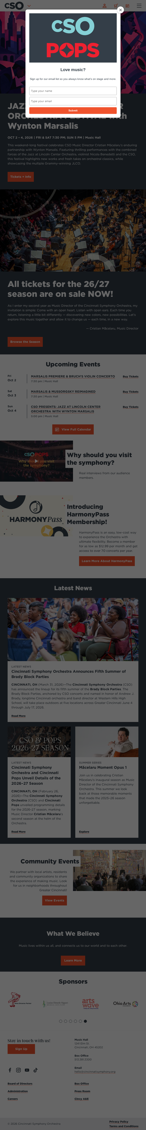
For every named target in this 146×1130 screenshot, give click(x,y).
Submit (73, 110)
